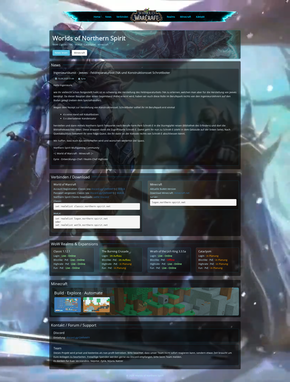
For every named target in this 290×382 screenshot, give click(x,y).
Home (97, 16)
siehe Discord (101, 197)
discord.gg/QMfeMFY (103, 188)
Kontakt (200, 16)
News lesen (61, 52)
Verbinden (122, 16)
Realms (171, 16)
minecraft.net (181, 193)
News (108, 16)
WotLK (121, 188)
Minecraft (185, 16)
